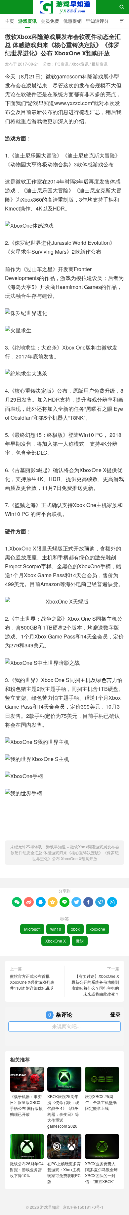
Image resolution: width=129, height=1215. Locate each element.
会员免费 (50, 20)
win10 (55, 929)
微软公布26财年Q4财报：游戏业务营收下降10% (27, 1169)
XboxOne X (55, 941)
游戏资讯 (27, 20)
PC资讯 (61, 64)
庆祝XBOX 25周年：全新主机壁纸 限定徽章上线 (101, 1102)
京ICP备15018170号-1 (83, 1207)
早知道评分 (97, 20)
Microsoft (32, 929)
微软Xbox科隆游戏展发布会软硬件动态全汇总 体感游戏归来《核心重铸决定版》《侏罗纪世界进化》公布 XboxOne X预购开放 (65, 852)
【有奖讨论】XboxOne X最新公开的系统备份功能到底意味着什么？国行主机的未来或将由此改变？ (95, 985)
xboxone (97, 929)
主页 (9, 20)
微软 (80, 941)
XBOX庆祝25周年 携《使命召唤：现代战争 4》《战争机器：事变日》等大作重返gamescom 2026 (63, 1111)
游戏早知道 (64, 7)
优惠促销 (72, 20)
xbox (75, 929)
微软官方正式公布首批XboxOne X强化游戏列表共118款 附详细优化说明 (32, 982)
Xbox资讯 (80, 64)
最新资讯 (100, 64)
